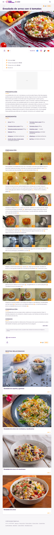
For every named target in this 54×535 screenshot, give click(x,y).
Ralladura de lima (34, 132)
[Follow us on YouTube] (48, 51)
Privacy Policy (35, 523)
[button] (44, 325)
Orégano (10, 136)
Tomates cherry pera (35, 122)
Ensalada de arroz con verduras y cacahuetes (19, 429)
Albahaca (32, 136)
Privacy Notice (28, 523)
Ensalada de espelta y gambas (14, 388)
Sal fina (31, 139)
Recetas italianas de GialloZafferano (13, 2)
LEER (48, 391)
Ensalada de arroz (10, 509)
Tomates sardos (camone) (15, 129)
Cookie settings (8, 525)
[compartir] (4, 51)
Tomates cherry (33, 126)
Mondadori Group (28, 525)
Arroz (4, 6)
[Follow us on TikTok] (44, 51)
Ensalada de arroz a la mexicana (14, 469)
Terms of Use (22, 523)
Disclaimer (15, 525)
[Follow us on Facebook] (37, 51)
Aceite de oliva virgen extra (16, 139)
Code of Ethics (21, 525)
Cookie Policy (42, 523)
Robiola (10, 132)
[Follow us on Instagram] (41, 51)
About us (17, 523)
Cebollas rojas (33, 129)
